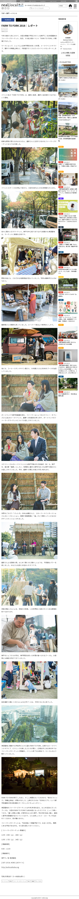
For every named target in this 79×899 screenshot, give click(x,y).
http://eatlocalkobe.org (10, 867)
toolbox (43, 1)
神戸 (7, 13)
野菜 (10, 881)
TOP (3, 13)
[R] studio (32, 1)
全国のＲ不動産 (8, 1)
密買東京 (22, 1)
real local (53, 1)
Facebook (8, 20)
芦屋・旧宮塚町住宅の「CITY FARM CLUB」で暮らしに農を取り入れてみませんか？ (67, 118)
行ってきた (39, 881)
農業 (33, 881)
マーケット (5, 881)
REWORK (63, 1)
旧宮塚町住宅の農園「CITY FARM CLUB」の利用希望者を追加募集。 (68, 139)
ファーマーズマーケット (19, 881)
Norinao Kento (67, 49)
